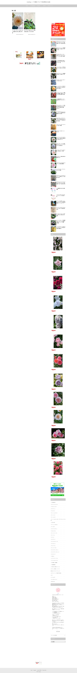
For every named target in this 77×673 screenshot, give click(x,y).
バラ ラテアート (53, 539)
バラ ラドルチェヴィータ (54, 541)
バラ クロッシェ (53, 508)
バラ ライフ (52, 537)
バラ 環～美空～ (53, 522)
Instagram (34, 670)
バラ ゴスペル (53, 510)
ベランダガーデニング (54, 579)
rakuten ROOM (39, 670)
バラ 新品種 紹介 (53, 502)
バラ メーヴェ (53, 535)
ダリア (52, 575)
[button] (64, 635)
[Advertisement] (30, 43)
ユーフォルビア (53, 577)
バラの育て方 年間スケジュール (55, 566)
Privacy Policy (44, 670)
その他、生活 (53, 581)
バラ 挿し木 (52, 556)
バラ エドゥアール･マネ (54, 504)
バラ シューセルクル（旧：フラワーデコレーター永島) (58, 520)
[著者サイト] (56, 631)
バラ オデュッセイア (54, 506)
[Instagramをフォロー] (58, 631)
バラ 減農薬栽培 (53, 564)
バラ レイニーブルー (54, 547)
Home (31, 670)
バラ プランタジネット (54, 528)
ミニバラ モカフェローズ (54, 560)
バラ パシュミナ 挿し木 (54, 524)
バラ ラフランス (53, 543)
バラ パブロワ (53, 526)
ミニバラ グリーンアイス (54, 558)
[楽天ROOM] (59, 631)
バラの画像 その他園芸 (54, 562)
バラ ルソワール (53, 545)
